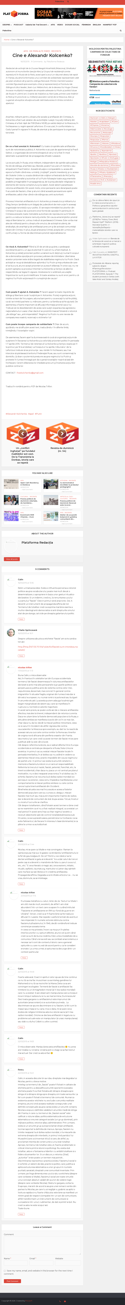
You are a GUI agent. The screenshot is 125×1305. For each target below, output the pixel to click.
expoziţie (105, 136)
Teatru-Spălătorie (108, 172)
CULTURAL (24, 496)
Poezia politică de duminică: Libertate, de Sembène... (28, 501)
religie (94, 162)
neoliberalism (107, 147)
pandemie (107, 151)
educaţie (108, 132)
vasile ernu (96, 183)
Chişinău (95, 125)
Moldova (116, 143)
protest (113, 154)
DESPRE (6, 25)
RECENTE (56, 51)
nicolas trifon (25, 667)
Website (59, 1258)
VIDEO (60, 25)
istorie (106, 143)
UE (103, 180)
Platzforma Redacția (55, 61)
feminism (96, 143)
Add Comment (27, 489)
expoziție (95, 140)
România (116, 165)
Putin (39, 414)
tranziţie (108, 176)
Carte (115, 121)
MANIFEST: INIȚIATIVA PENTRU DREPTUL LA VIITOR (105, 255)
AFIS (53, 25)
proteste (95, 158)
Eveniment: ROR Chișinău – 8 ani (27, 516)
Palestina (7, 30)
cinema (106, 125)
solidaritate (113, 169)
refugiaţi (114, 158)
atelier (94, 121)
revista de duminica (100, 165)
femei (105, 140)
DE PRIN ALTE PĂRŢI (39, 51)
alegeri (112, 118)
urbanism (112, 180)
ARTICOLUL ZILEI (66, 496)
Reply (21, 619)
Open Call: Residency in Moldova (29, 484)
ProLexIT (28, 1301)
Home (6, 40)
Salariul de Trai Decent (36, 25)
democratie (96, 129)
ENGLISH (97, 25)
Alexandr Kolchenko (17, 414)
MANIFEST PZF (110, 25)
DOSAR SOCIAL (72, 25)
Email (33, 1258)
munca (95, 147)
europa (95, 136)
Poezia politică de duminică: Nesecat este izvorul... (68, 503)
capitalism (105, 121)
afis (104, 118)
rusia (93, 169)
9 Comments (36, 61)
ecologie (109, 129)
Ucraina (95, 180)
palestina (95, 151)
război (101, 169)
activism (95, 118)
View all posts (12, 559)
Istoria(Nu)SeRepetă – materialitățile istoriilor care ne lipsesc (105, 230)
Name (7, 1258)
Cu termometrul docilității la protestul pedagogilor (69, 485)
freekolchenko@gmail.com (30, 373)
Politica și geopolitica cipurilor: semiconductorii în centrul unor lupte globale (105, 208)
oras (118, 147)
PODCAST (18, 25)
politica (103, 154)
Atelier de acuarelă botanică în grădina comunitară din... (68, 517)
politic (94, 154)
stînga (94, 172)
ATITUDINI (63, 480)
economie (96, 132)
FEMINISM (86, 25)
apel (32, 414)
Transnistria (96, 176)
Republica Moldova (109, 162)
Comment (9, 1234)
